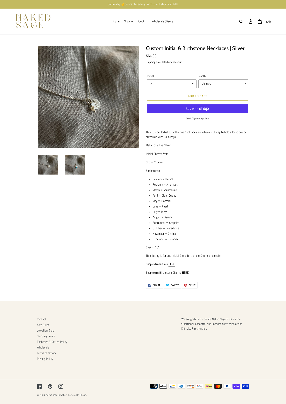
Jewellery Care (45, 330)
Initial (150, 76)
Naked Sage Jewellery (56, 395)
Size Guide (43, 325)
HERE (171, 264)
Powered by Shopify (77, 395)
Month (202, 76)
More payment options (197, 118)
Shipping (150, 62)
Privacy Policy (45, 359)
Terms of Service (47, 353)
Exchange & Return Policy (52, 342)
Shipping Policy (46, 336)
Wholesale (43, 347)
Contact (41, 319)
